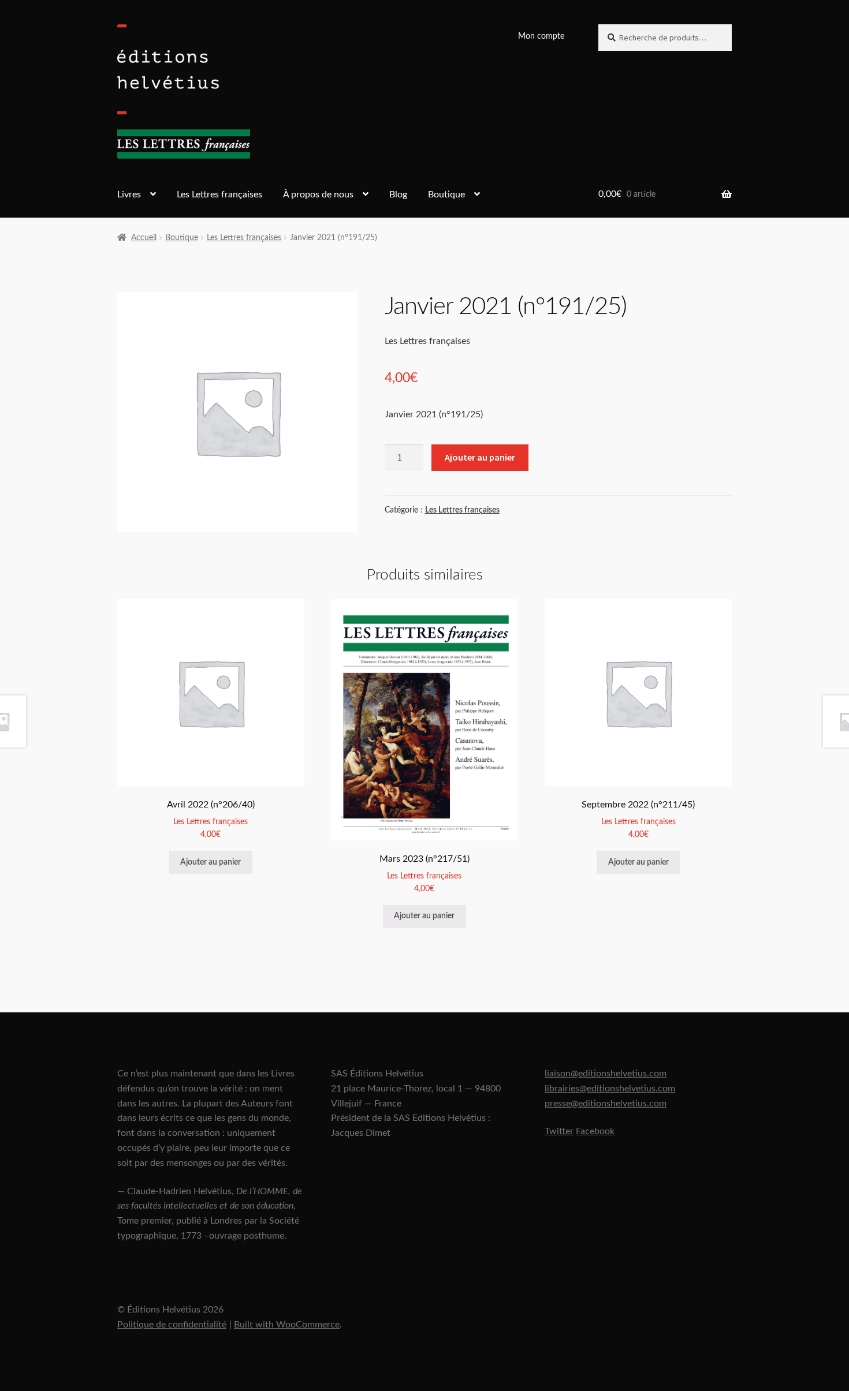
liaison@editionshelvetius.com (605, 1073)
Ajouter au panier (480, 457)
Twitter (559, 1131)
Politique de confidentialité (171, 1324)
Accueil (144, 238)
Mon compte (541, 36)
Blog (398, 194)
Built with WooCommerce (287, 1324)
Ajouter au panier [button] (210, 862)
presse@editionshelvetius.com (605, 1103)
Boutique (446, 194)
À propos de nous (318, 194)
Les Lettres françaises (219, 194)
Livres (129, 194)
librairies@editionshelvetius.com (610, 1088)
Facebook (595, 1131)
